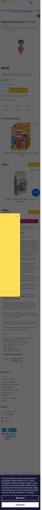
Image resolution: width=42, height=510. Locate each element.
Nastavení (20, 498)
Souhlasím (20, 505)
